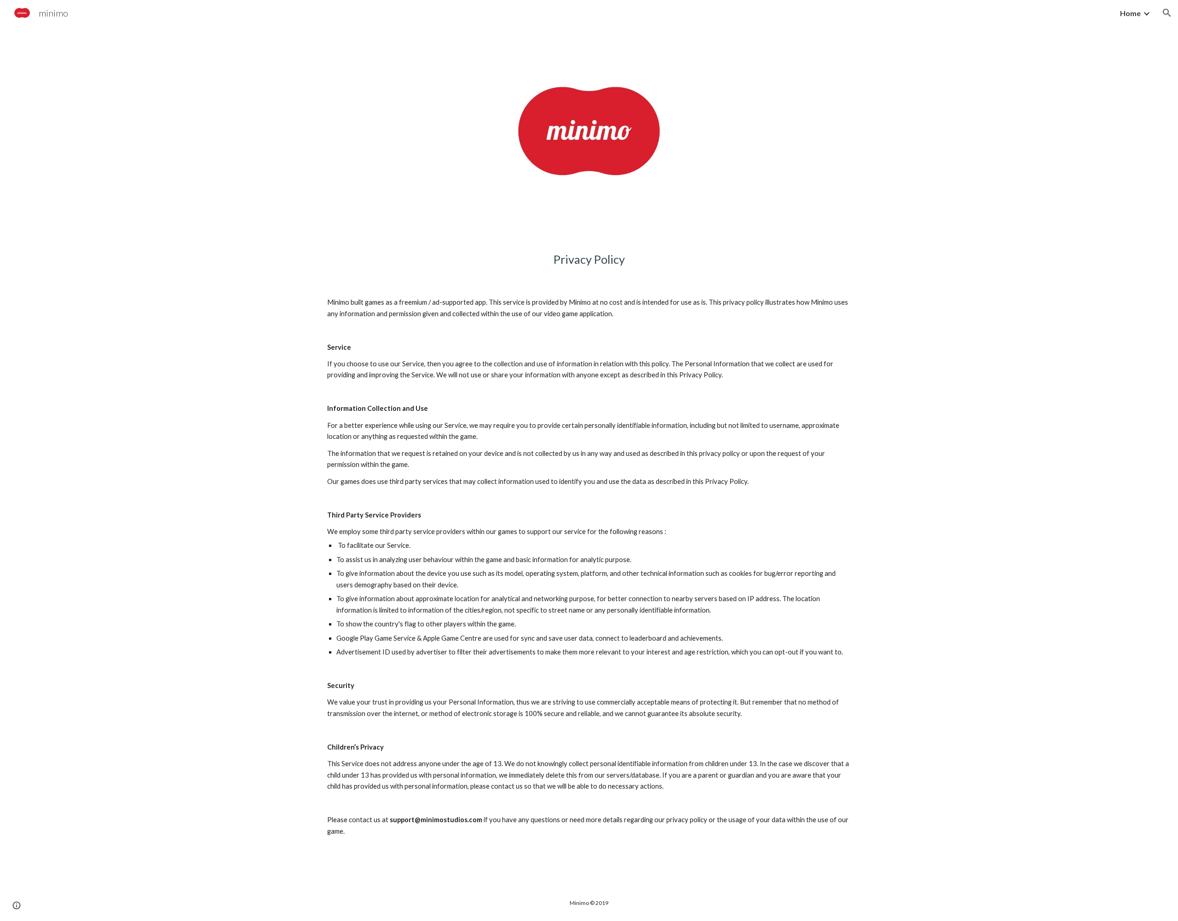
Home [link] (1130, 13)
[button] (1167, 13)
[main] (589, 259)
